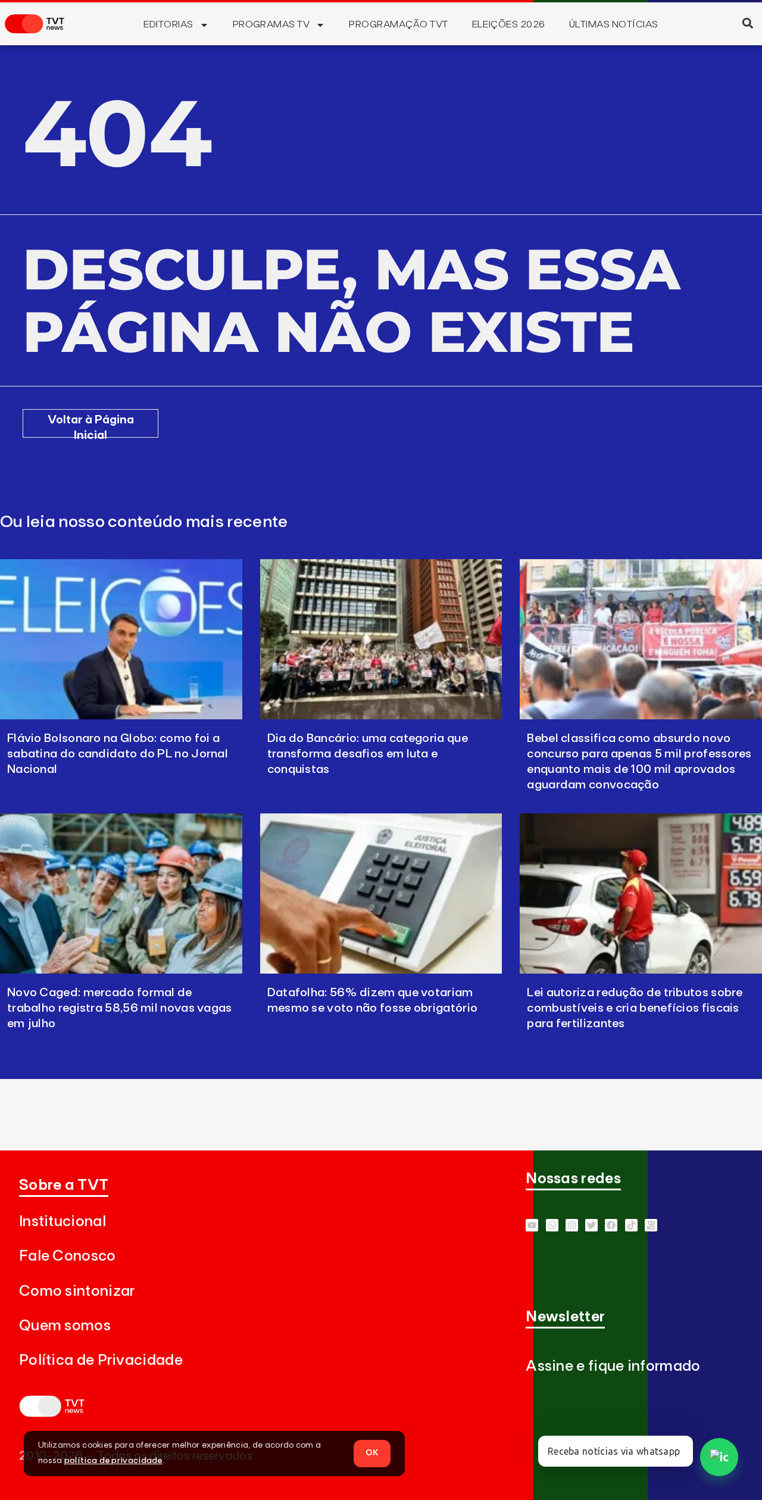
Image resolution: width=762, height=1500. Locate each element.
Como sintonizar (77, 1291)
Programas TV (271, 24)
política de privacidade (113, 1461)
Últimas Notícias (613, 24)
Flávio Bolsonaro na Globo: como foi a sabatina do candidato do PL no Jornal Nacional (117, 753)
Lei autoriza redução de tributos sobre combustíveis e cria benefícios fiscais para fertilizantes (634, 1008)
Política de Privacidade (101, 1360)
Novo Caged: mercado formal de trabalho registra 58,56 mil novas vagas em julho (119, 1008)
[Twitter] (591, 1225)
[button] (747, 23)
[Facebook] (611, 1225)
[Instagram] (572, 1225)
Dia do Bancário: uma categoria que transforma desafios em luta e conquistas (367, 753)
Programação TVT (398, 24)
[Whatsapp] (552, 1225)
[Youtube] (532, 1225)
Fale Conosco (67, 1256)
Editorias (168, 24)
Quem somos (65, 1325)
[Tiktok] (631, 1225)
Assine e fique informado (613, 1366)
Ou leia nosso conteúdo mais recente (144, 522)
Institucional (62, 1221)
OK (372, 1453)
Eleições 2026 (508, 24)
